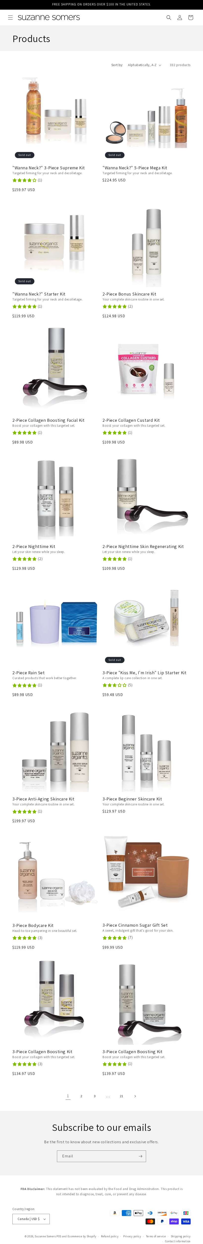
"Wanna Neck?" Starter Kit (39, 294)
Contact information (178, 1241)
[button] (10, 17)
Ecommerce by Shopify (82, 1236)
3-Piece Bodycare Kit (33, 925)
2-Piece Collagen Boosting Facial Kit (48, 420)
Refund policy (109, 1236)
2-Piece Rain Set (28, 672)
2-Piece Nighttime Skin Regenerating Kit (143, 546)
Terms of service (156, 1236)
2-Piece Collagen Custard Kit (131, 420)
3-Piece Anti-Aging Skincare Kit (43, 799)
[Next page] (134, 1096)
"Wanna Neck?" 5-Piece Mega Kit (134, 168)
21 (121, 1096)
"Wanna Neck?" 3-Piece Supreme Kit (48, 168)
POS (58, 1236)
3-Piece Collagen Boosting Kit (42, 1051)
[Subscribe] (140, 1156)
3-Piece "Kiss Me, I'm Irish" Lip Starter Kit (144, 672)
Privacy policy (132, 1236)
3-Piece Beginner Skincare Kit (132, 799)
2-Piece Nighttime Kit (33, 546)
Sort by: (117, 65)
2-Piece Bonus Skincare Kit (129, 294)
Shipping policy (181, 1236)
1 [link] (68, 1095)
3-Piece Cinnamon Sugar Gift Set (135, 925)
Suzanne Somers (45, 1236)
